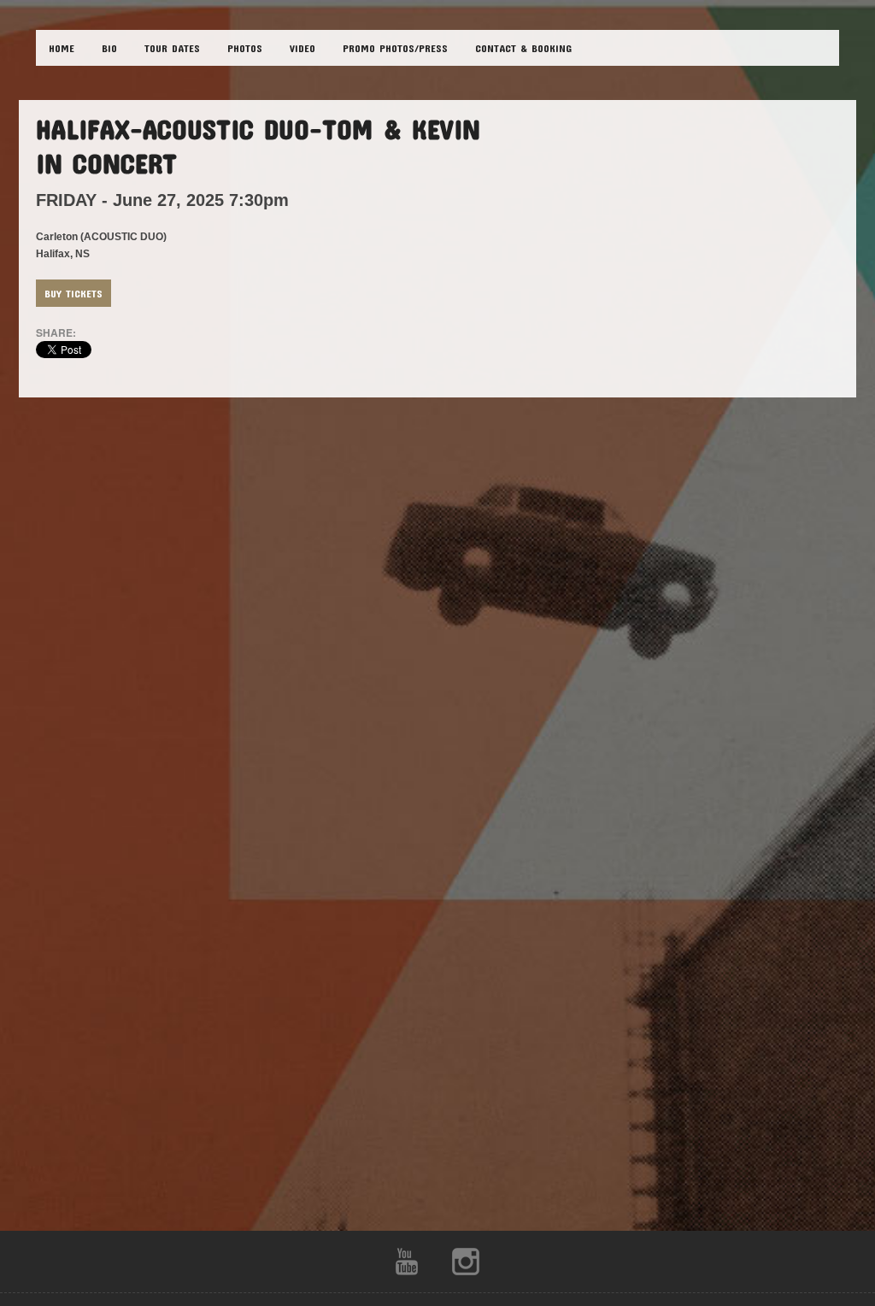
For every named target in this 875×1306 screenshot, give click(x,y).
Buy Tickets (73, 293)
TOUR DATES (172, 48)
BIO (109, 48)
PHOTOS (244, 48)
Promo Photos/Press (395, 48)
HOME (61, 48)
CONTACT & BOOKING (523, 48)
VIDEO (302, 48)
